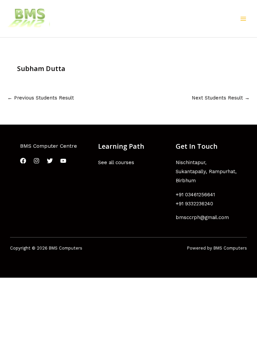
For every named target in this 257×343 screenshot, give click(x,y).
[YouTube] (63, 161)
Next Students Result (221, 98)
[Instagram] (36, 161)
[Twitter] (50, 161)
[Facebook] (23, 161)
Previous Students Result (40, 98)
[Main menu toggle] (243, 19)
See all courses (116, 162)
